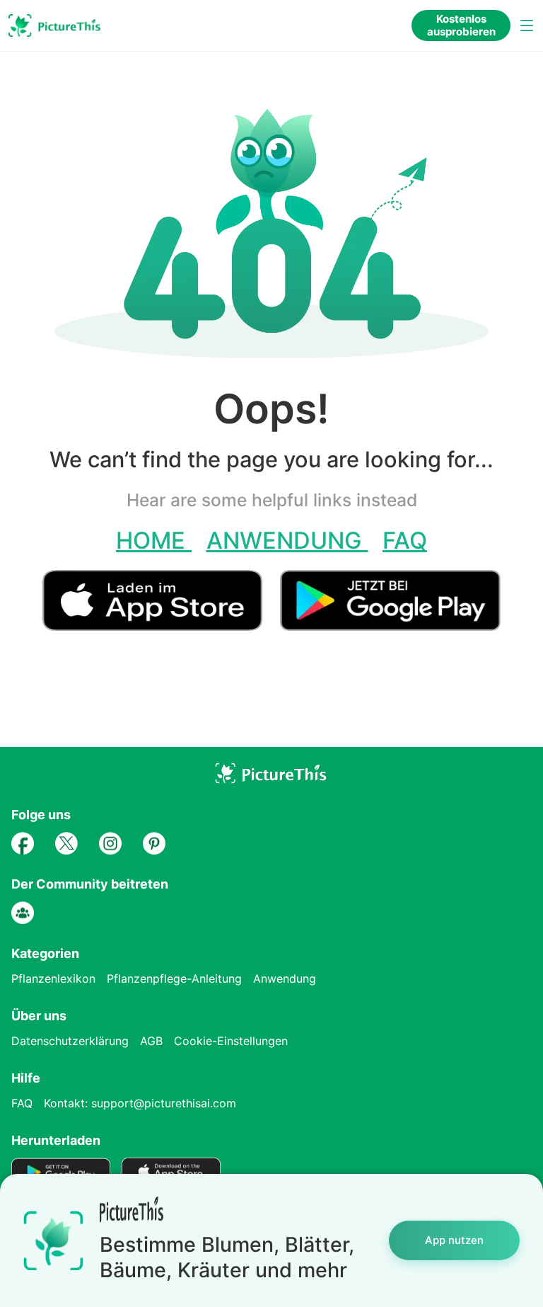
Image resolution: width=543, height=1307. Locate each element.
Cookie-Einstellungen (231, 1041)
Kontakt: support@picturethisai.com (140, 1103)
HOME (154, 540)
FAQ (405, 540)
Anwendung (287, 540)
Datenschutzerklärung (70, 1041)
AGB (151, 1041)
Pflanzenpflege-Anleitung (174, 978)
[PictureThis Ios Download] (161, 625)
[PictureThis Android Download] (390, 625)
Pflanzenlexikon (53, 978)
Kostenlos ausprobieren (461, 25)
